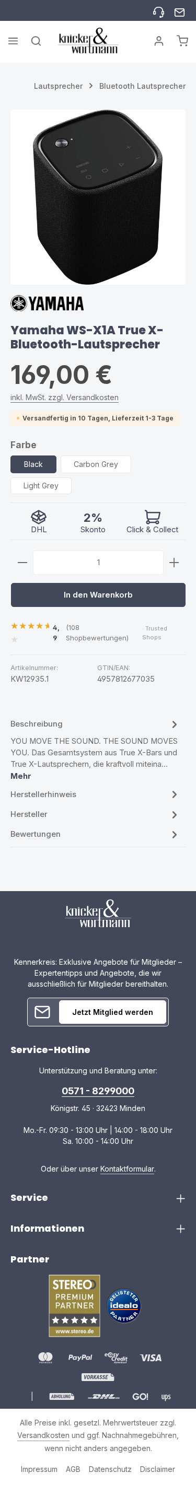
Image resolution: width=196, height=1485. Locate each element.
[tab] (95, 749)
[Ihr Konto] (158, 40)
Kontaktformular (127, 1168)
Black (33, 464)
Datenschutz (110, 1469)
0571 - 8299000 (98, 1090)
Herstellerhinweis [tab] (43, 794)
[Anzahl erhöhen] (174, 563)
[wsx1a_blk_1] (98, 197)
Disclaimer (157, 1469)
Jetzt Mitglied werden (112, 1012)
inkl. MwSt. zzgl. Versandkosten (64, 397)
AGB (73, 1469)
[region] (98, 197)
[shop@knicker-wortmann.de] (179, 10)
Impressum (39, 1469)
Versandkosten (43, 1435)
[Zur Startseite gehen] (88, 40)
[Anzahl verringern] (22, 563)
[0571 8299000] (158, 10)
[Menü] (13, 40)
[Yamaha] (47, 307)
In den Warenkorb (98, 595)
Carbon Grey (96, 464)
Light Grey (41, 485)
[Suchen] (36, 40)
